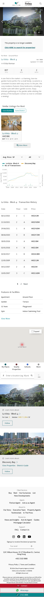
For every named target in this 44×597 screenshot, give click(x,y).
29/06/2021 (5, 229)
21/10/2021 (5, 222)
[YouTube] (29, 536)
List (34, 493)
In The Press (28, 513)
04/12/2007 (5, 267)
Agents (22, 500)
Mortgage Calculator (22, 522)
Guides (36, 520)
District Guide (22, 465)
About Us (22, 507)
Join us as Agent (28, 503)
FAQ (16, 530)
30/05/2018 (5, 241)
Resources (22, 517)
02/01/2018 (5, 248)
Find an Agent (14, 503)
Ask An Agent (26, 520)
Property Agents (34, 510)
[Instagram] (13, 536)
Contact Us (24, 530)
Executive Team (19, 510)
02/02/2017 (5, 254)
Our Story (7, 510)
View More (23, 145)
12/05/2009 (5, 260)
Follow (7, 423)
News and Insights (12, 520)
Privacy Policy (13, 564)
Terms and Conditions (27, 564)
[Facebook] (19, 536)
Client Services (22, 490)
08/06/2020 (5, 235)
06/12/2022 (5, 216)
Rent (15, 493)
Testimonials (16, 513)
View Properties (8, 465)
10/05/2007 (5, 273)
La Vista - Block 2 (10, 133)
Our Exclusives (25, 493)
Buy (10, 493)
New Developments (22, 496)
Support (22, 527)
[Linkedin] (24, 536)
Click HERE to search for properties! (20, 47)
